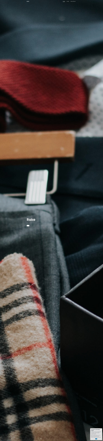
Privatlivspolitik (73, 1)
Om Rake (68, 1)
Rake (28, 1)
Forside (64, 1)
